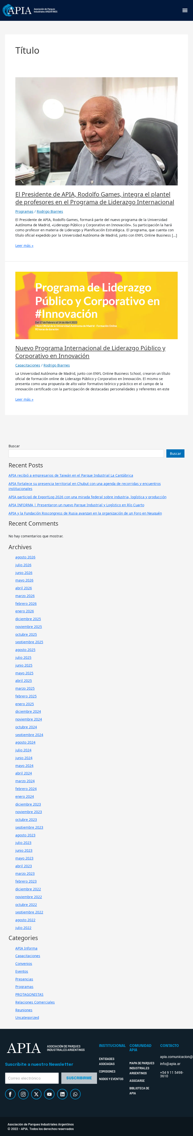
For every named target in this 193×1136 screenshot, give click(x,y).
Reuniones (23, 1010)
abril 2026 (23, 588)
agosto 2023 (25, 835)
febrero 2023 (26, 881)
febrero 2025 (26, 696)
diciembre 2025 (28, 618)
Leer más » (24, 245)
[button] (185, 10)
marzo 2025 (25, 688)
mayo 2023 (24, 858)
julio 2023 (23, 842)
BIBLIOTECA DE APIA (139, 1090)
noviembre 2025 (28, 626)
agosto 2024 (25, 742)
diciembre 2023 (28, 804)
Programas (24, 211)
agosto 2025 (25, 649)
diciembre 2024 (28, 711)
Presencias (24, 979)
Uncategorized (27, 1017)
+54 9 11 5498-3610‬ (171, 1074)
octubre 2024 (26, 727)
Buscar (14, 446)
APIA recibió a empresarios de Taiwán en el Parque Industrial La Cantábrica (71, 475)
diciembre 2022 (28, 889)
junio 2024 (23, 757)
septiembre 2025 (29, 642)
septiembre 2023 (29, 827)
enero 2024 (24, 796)
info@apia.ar (170, 1064)
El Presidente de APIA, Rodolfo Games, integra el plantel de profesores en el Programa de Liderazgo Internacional (94, 198)
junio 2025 (23, 665)
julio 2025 (23, 657)
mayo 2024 (24, 765)
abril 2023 (23, 866)
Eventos (21, 971)
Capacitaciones (27, 365)
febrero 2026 (26, 603)
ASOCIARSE (137, 1080)
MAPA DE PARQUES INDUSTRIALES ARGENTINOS (141, 1068)
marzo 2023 (25, 873)
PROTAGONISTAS (29, 994)
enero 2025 (24, 703)
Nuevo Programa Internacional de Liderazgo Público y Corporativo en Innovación (90, 352)
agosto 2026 (25, 557)
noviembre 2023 (28, 811)
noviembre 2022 (28, 896)
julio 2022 (23, 927)
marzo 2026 (25, 595)
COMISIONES (107, 1071)
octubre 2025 (26, 634)
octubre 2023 (26, 819)
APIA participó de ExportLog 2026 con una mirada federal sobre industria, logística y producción (87, 496)
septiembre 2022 (29, 912)
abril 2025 (23, 680)
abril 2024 (23, 773)
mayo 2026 (24, 580)
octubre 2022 (26, 904)
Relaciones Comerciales (35, 1002)
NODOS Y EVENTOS (111, 1079)
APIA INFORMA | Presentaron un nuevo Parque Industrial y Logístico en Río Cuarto (76, 505)
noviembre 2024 (28, 719)
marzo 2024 (25, 780)
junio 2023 (23, 850)
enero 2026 (24, 611)
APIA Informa (26, 948)
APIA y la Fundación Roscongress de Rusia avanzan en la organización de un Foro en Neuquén (85, 513)
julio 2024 (23, 750)
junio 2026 (23, 572)
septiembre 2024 (29, 734)
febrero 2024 (26, 788)
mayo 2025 (24, 673)
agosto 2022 (25, 919)
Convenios (23, 963)
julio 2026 (23, 564)
